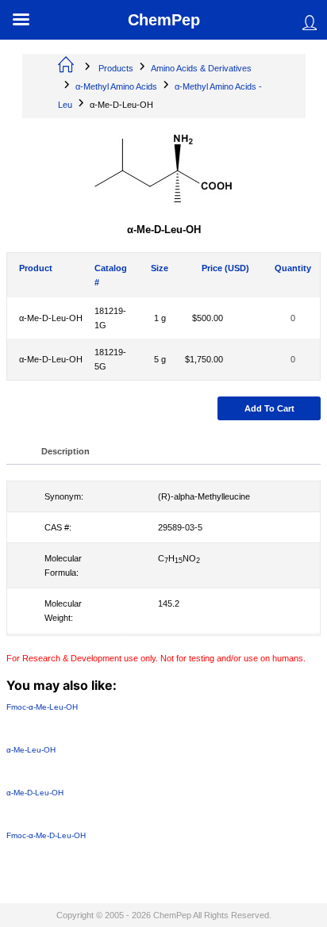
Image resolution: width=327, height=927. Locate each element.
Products (115, 68)
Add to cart (269, 408)
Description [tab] (65, 451)
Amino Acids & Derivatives (201, 68)
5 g (160, 359)
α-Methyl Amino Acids (116, 86)
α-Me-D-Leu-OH (51, 318)
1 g (160, 318)
